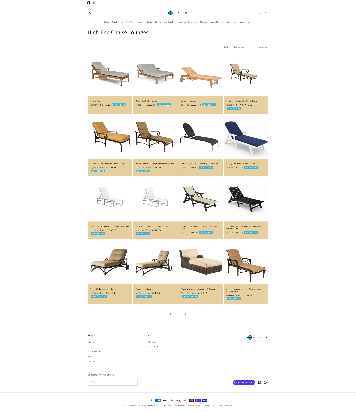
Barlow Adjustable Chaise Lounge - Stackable (199, 164)
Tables (90, 346)
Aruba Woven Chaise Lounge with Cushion (198, 289)
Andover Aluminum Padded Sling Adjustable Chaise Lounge (244, 290)
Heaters (91, 366)
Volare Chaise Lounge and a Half (103, 289)
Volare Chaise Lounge (144, 289)
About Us (152, 342)
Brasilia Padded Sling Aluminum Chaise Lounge (109, 226)
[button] (91, 13)
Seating (91, 342)
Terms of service (194, 406)
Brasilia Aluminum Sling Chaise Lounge (152, 226)
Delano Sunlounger (98, 101)
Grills (90, 356)
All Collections (94, 351)
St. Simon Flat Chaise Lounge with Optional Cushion (199, 227)
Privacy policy (180, 406)
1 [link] (170, 314)
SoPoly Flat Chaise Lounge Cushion (240, 164)
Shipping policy (208, 406)
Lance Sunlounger (188, 101)
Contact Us (153, 346)
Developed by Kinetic (151, 406)
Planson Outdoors (136, 406)
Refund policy (167, 406)
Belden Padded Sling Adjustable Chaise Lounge (155, 164)
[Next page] (185, 314)
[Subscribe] (134, 382)
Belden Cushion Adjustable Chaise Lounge (107, 164)
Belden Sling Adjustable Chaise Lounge (242, 101)
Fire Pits (91, 361)
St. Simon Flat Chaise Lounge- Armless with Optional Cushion (244, 227)
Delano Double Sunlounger (147, 101)
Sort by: (227, 47)
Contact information (224, 406)
